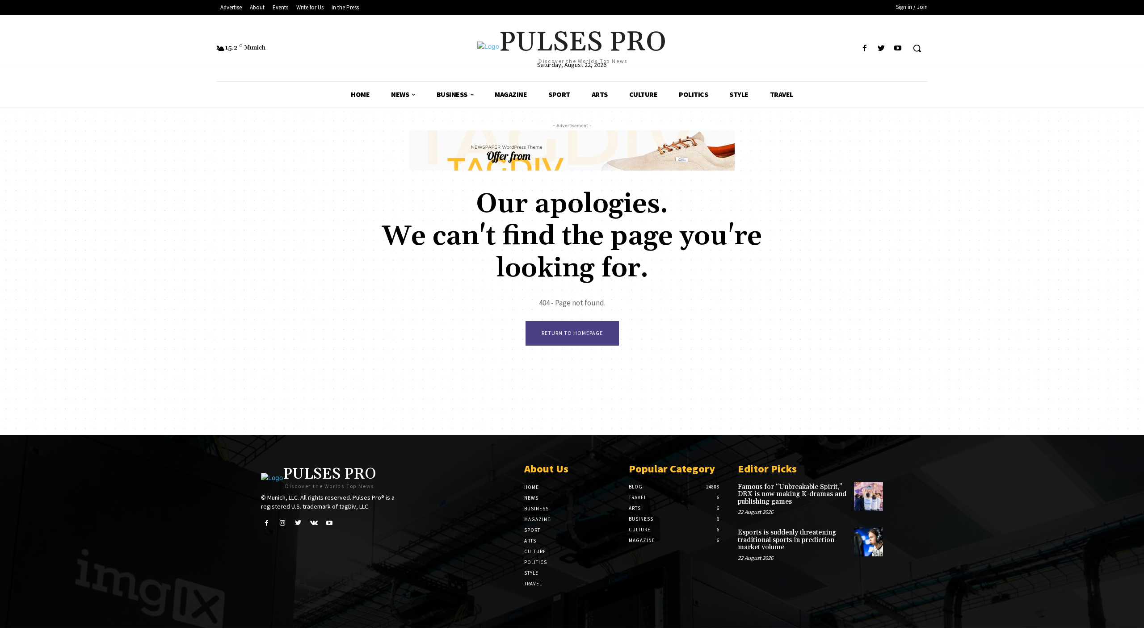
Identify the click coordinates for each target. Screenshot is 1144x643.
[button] (917, 48)
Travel (533, 583)
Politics (535, 562)
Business (536, 508)
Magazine (537, 519)
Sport (532, 530)
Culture (535, 551)
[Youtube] (898, 48)
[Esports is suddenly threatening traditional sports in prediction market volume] (868, 541)
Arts (530, 541)
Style (531, 573)
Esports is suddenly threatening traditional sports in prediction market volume (787, 539)
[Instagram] (282, 523)
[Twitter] (881, 48)
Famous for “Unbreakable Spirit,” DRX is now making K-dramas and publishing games (792, 494)
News (531, 498)
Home (531, 487)
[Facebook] (864, 48)
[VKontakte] (314, 523)
